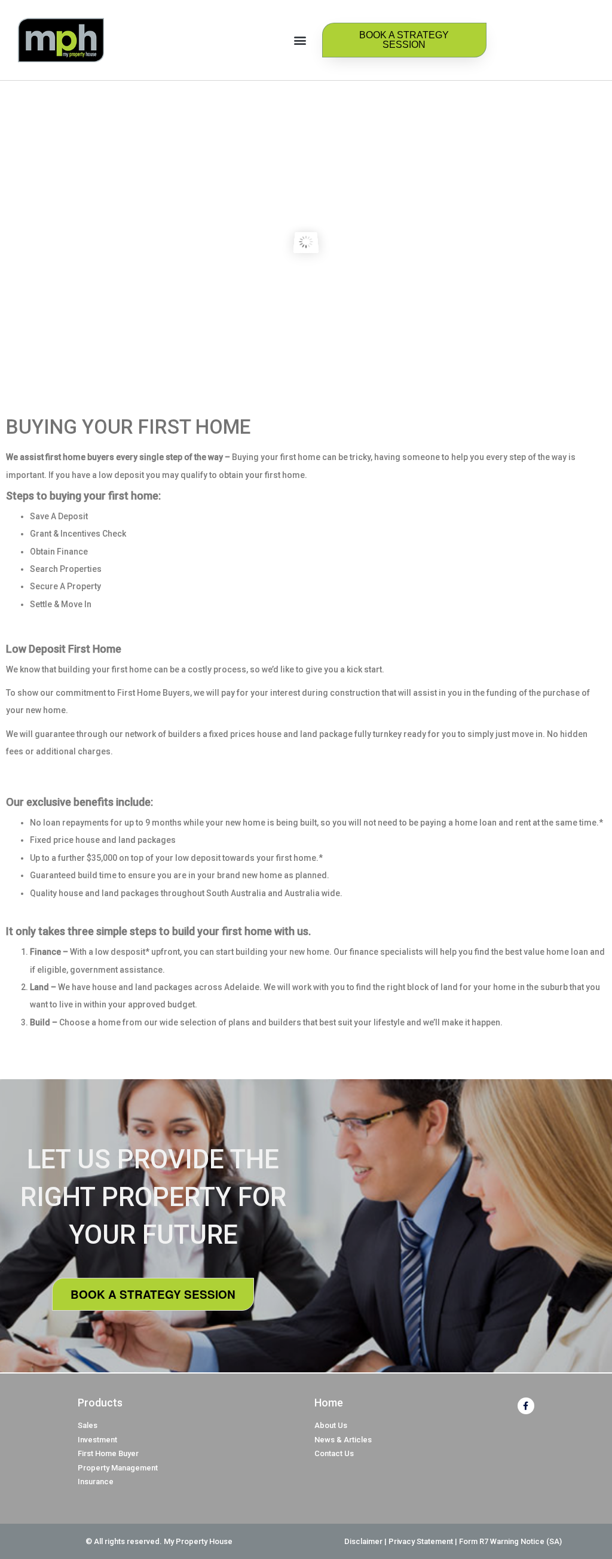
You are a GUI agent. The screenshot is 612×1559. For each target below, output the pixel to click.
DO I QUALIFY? (306, 282)
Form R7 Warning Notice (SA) (510, 1541)
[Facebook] (526, 1405)
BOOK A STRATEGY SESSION (153, 1294)
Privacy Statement (420, 1541)
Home (328, 1402)
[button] (300, 40)
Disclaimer (363, 1541)
